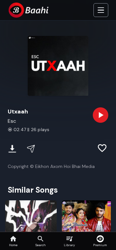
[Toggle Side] (100, 10)
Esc (12, 121)
